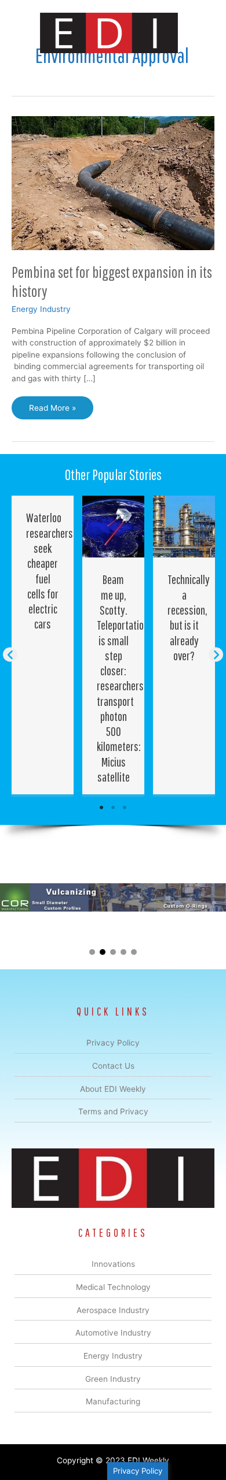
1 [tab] (101, 807)
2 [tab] (113, 807)
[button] (10, 655)
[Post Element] (43, 645)
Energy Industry (41, 309)
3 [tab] (124, 807)
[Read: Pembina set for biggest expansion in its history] (113, 182)
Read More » (52, 411)
